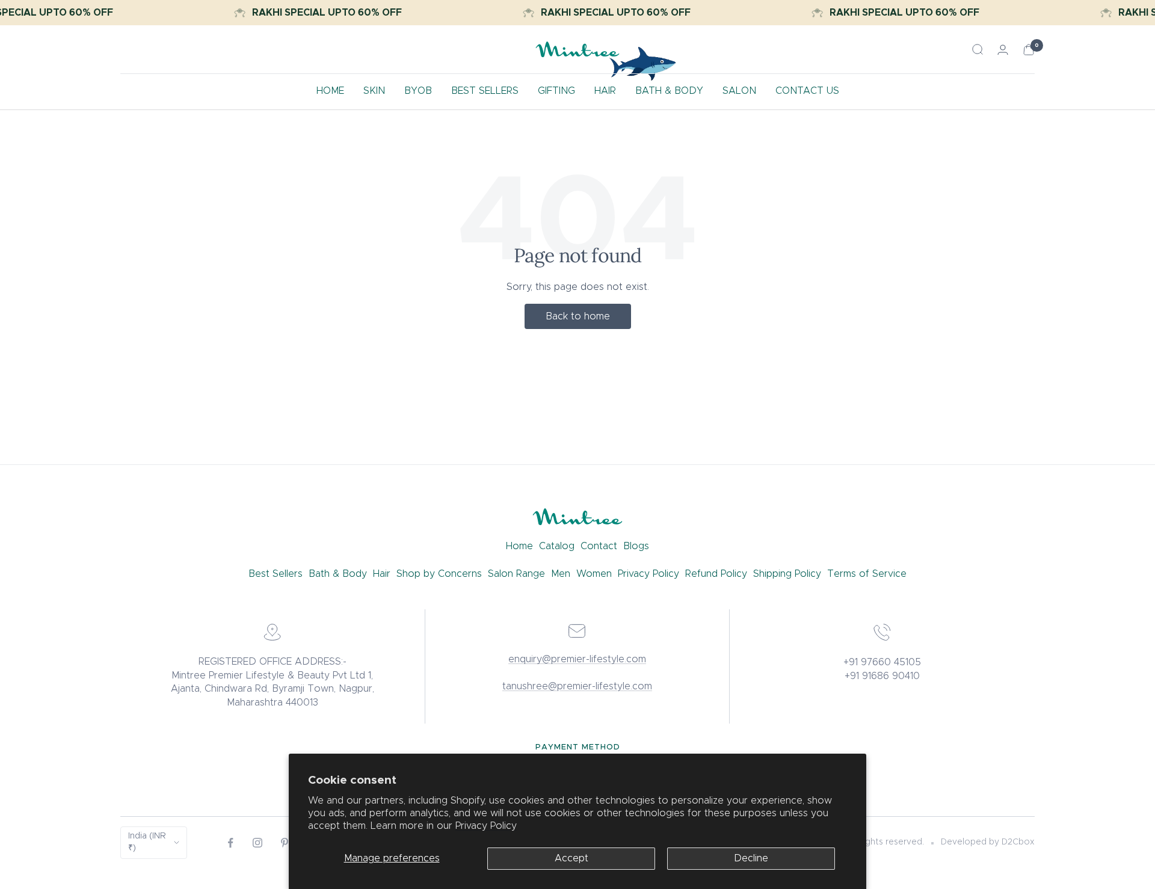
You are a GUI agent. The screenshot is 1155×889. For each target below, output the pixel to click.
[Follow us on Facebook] (230, 843)
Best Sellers (275, 574)
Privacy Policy (486, 826)
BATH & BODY (669, 91)
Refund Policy (716, 574)
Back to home (578, 316)
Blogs (636, 546)
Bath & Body (338, 574)
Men (560, 574)
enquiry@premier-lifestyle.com (577, 659)
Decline (751, 858)
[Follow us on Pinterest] (284, 843)
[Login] (1002, 50)
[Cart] (1029, 49)
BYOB (418, 91)
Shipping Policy (787, 574)
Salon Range (516, 574)
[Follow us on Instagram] (257, 843)
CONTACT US (807, 91)
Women (594, 574)
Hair (381, 574)
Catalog (556, 546)
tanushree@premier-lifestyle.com (577, 686)
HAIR (605, 91)
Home (519, 546)
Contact (599, 546)
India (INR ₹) (146, 842)
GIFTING (556, 91)
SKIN (374, 91)
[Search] (977, 49)
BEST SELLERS (485, 91)
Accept (571, 858)
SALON (739, 91)
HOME (330, 91)
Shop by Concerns (439, 574)
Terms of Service (867, 574)
